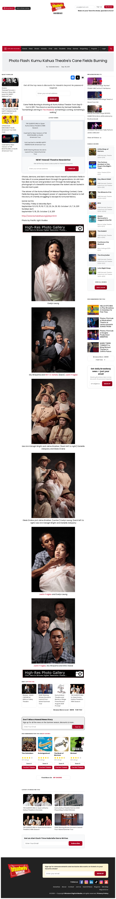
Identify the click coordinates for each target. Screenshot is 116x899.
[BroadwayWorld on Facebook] (81, 882)
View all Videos (93, 138)
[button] (111, 48)
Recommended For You (96, 299)
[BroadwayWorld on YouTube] (106, 882)
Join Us (78, 887)
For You (31, 682)
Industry (44, 49)
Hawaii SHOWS (93, 144)
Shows (36, 49)
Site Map (105, 887)
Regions (97, 887)
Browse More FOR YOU (101, 358)
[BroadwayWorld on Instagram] (86, 882)
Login (104, 49)
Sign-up (99, 7)
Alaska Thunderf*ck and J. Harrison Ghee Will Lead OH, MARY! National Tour (9, 88)
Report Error (103, 890)
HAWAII (58, 13)
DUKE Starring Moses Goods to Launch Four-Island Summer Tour (35, 152)
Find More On (51, 778)
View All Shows (101, 282)
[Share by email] (83, 78)
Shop (69, 49)
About (64, 887)
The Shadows (48, 109)
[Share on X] (78, 78)
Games (75, 49)
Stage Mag (84, 49)
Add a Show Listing (23, 8)
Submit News (87, 887)
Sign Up (53, 99)
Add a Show (101, 287)
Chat (50, 49)
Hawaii (24, 49)
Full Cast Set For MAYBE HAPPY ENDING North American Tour (10, 107)
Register (94, 49)
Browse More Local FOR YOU (67, 710)
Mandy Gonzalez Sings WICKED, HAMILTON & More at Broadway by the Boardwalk (99, 116)
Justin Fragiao (71, 374)
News (31, 49)
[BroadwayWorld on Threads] (101, 882)
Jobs (55, 49)
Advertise (56, 887)
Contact (71, 887)
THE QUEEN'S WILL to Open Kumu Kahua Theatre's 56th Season (35, 126)
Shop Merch (9, 8)
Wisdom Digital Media (73, 893)
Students (62, 49)
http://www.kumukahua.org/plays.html (39, 216)
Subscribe (75, 843)
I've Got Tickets (29, 767)
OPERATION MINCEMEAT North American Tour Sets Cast (9, 125)
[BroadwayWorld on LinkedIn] (91, 882)
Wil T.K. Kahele (51, 374)
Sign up (107, 384)
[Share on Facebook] (73, 78)
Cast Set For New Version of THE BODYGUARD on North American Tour (9, 144)
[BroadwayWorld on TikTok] (96, 882)
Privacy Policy (102, 893)
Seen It (29, 764)
